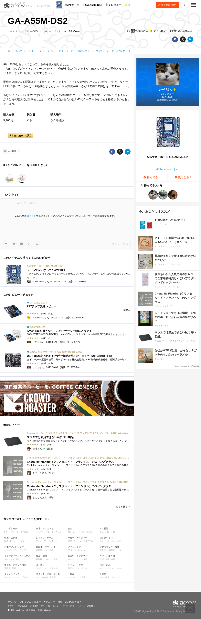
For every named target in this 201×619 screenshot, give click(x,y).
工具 (51, 550)
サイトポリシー (70, 606)
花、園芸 (40, 565)
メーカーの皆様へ (87, 606)
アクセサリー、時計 (109, 547)
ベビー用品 (105, 565)
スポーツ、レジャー (14, 547)
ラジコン (77, 541)
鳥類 (113, 559)
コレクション (106, 538)
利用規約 (34, 606)
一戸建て (83, 577)
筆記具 (7, 568)
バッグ (84, 550)
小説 (113, 532)
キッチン (40, 532)
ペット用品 (82, 559)
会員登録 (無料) (168, 5)
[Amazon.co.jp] (20, 136)
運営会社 (12, 606)
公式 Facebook (17, 610)
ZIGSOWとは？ (73, 601)
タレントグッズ (11, 574)
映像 (48, 532)
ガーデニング (42, 568)
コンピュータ (10, 528)
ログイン (31, 216)
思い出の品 (87, 532)
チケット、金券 (75, 565)
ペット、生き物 (107, 556)
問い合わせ (23, 606)
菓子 (56, 559)
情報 (102, 577)
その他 (103, 574)
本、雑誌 (104, 528)
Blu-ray (13, 541)
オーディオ (56, 532)
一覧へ (46, 519)
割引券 (84, 568)
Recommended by (182, 366)
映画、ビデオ (10, 538)
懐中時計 (104, 550)
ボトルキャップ (114, 541)
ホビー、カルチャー (77, 538)
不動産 (71, 574)
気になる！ (184, 177)
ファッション (74, 547)
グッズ (21, 541)
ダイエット (9, 559)
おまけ (103, 541)
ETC (46, 550)
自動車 (39, 550)
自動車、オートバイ (46, 547)
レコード (76, 532)
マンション (73, 577)
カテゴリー (49, 601)
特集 (60, 601)
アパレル (72, 550)
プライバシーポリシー (50, 606)
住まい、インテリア (77, 556)
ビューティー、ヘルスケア (17, 556)
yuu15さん (142, 30)
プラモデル (88, 541)
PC (5, 532)
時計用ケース (115, 550)
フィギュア (41, 541)
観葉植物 (54, 568)
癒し (18, 559)
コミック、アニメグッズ (48, 574)
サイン (7, 577)
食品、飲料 (41, 556)
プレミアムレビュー (30, 601)
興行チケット (74, 568)
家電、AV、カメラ (45, 528)
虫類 (107, 559)
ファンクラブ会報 (20, 577)
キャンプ (8, 550)
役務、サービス (112, 577)
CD (69, 532)
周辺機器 (24, 532)
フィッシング (20, 550)
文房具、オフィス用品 (15, 565)
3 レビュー (114, 4)
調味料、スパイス (44, 559)
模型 (70, 541)
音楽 (70, 528)
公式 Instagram (44, 610)
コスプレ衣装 (42, 577)
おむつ (103, 568)
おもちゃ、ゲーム (44, 538)
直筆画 (53, 577)
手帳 (14, 568)
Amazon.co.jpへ (169, 169)
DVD (6, 541)
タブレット (14, 532)
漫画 (102, 532)
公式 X (31, 610)
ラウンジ (12, 601)
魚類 (102, 559)
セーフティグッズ (115, 568)
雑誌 (107, 532)
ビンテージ (53, 541)
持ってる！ (153, 177)
